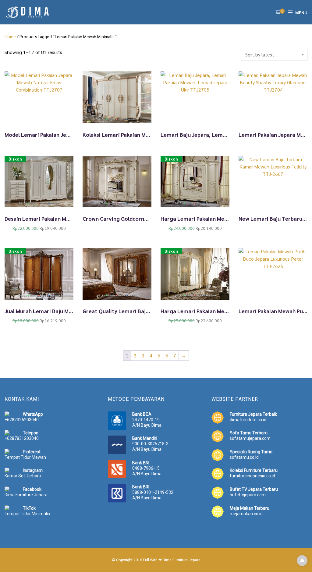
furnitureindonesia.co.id (252, 475)
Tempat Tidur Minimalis (27, 513)
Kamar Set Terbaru (23, 475)
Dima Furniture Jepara (26, 494)
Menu (301, 12)
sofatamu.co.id (244, 457)
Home (10, 36)
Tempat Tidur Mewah (25, 457)
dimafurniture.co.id (248, 419)
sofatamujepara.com (250, 438)
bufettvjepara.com (248, 494)
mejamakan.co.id (246, 513)
